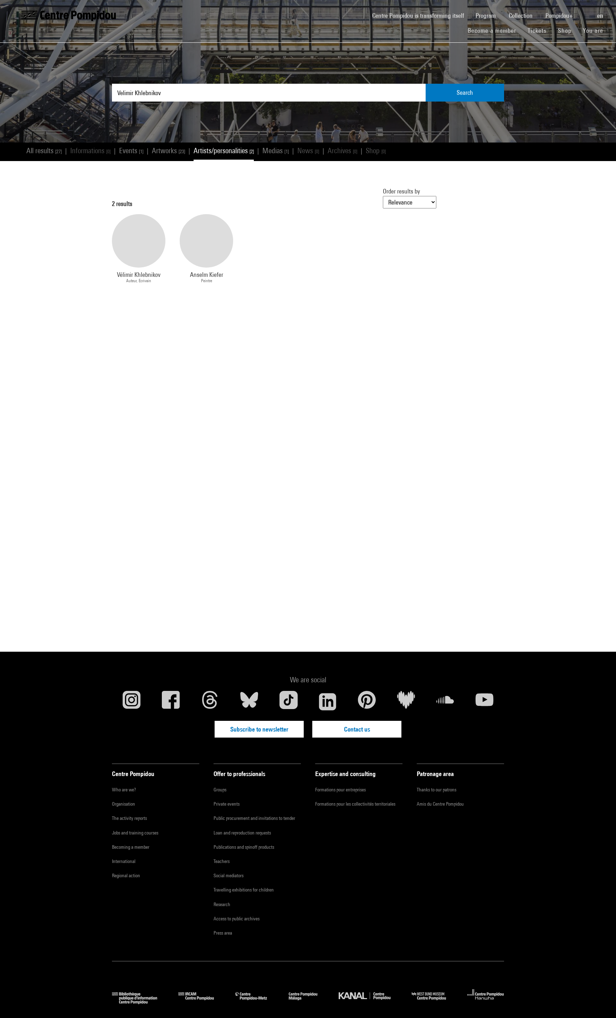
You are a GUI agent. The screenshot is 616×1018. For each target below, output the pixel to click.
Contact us (357, 729)
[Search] (585, 12)
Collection (521, 15)
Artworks (168, 150)
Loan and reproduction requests (242, 833)
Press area (223, 933)
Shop (567, 30)
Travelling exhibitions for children (244, 890)
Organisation (123, 804)
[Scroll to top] (599, 1001)
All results (44, 150)
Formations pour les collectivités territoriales (355, 804)
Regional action (126, 875)
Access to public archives (237, 918)
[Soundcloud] (445, 701)
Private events (227, 804)
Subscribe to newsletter (259, 729)
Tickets (537, 30)
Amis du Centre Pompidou (440, 804)
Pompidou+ (559, 15)
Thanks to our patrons (436, 789)
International (123, 861)
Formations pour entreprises (340, 789)
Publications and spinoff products (244, 847)
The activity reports (129, 818)
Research (222, 904)
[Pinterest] (366, 701)
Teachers (222, 861)
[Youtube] (484, 701)
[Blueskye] (249, 701)
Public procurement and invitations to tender (254, 818)
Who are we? (124, 789)
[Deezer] (406, 701)
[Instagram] (131, 701)
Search (465, 92)
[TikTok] (288, 701)
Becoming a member (130, 847)
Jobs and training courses (135, 833)
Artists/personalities (224, 150)
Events (131, 150)
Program (486, 15)
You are (594, 30)
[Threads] (210, 701)
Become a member (495, 30)
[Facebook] (170, 701)
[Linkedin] (327, 701)
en (601, 15)
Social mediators (228, 875)
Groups (220, 789)
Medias (275, 150)
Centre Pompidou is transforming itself (421, 15)
